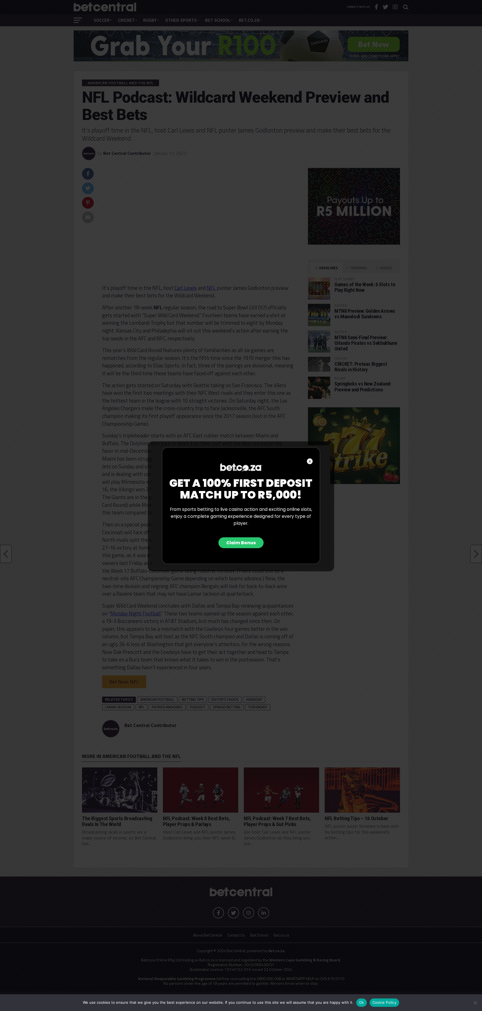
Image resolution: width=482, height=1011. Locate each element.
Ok (361, 1002)
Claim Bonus (241, 543)
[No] (475, 1002)
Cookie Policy (384, 1002)
